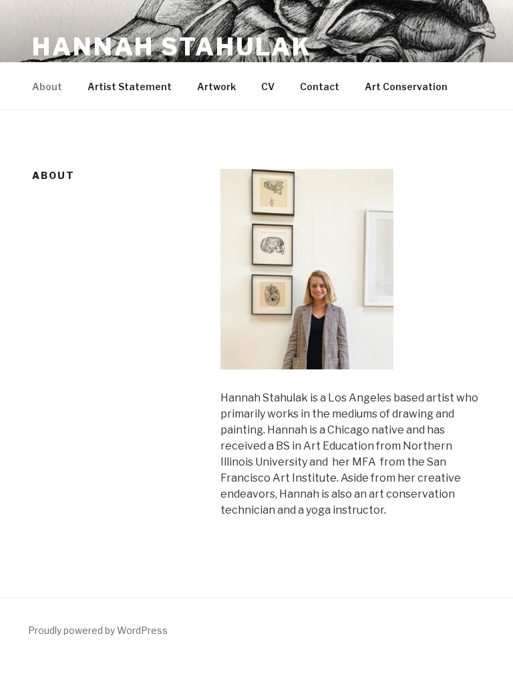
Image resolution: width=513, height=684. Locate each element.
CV (268, 86)
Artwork (216, 86)
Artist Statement (130, 86)
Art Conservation (406, 86)
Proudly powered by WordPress (98, 630)
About (47, 86)
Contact (319, 86)
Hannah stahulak (172, 46)
